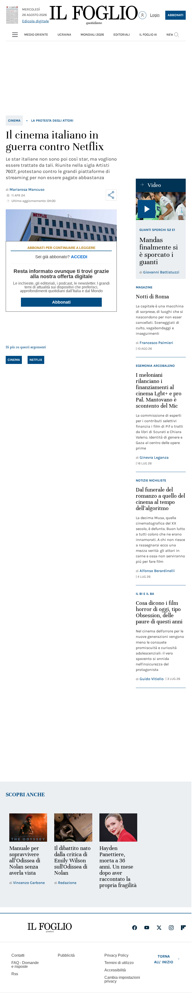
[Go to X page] (159, 927)
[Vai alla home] (94, 15)
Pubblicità (66, 955)
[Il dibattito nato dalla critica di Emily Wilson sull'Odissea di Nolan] (73, 827)
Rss (14, 974)
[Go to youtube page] (146, 927)
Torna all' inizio (163, 959)
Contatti (17, 955)
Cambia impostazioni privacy (122, 979)
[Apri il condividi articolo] (111, 195)
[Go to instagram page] (171, 927)
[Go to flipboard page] (183, 927)
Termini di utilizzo (119, 963)
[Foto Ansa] (161, 206)
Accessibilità (115, 970)
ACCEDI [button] (79, 256)
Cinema (14, 121)
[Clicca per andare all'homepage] (50, 927)
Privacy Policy (116, 955)
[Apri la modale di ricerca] (176, 34)
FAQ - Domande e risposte (25, 965)
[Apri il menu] (15, 34)
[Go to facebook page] (134, 927)
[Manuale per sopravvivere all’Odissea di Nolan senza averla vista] (28, 827)
